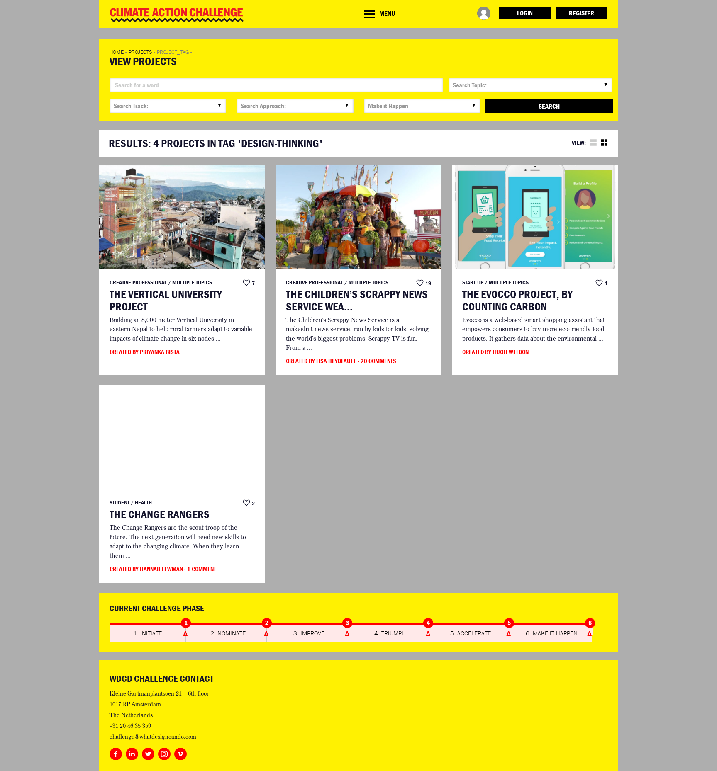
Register (581, 13)
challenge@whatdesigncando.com (153, 736)
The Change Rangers (160, 514)
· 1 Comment (200, 569)
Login (525, 13)
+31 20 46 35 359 (130, 726)
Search (549, 106)
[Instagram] (164, 752)
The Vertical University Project (166, 300)
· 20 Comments (377, 361)
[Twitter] (148, 752)
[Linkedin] (132, 752)
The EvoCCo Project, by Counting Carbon (517, 300)
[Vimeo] (180, 752)
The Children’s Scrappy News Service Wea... (357, 300)
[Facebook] (115, 752)
